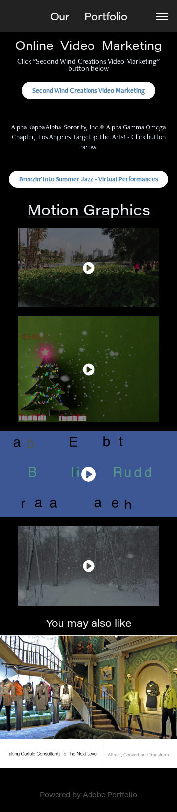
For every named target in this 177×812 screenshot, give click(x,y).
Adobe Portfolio (110, 794)
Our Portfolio (88, 16)
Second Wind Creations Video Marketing (88, 90)
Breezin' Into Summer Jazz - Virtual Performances (88, 179)
